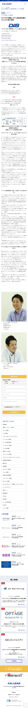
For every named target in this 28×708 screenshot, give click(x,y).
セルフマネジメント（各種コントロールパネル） (13, 484)
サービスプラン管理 (7, 445)
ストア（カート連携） (7, 478)
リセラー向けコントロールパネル (10, 436)
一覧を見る (14, 661)
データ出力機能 (6, 448)
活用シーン (5, 490)
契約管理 (5, 424)
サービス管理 (5, 430)
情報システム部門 (6, 451)
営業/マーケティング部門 (8, 427)
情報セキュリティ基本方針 (14, 694)
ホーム (2, 7)
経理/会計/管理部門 (7, 475)
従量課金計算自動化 (7, 460)
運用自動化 (5, 493)
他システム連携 (6, 481)
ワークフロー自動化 (7, 439)
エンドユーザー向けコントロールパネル (11, 457)
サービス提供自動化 (7, 442)
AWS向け (5, 505)
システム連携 (5, 508)
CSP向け (4, 496)
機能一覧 (5, 463)
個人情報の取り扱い (8, 407)
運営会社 (14, 692)
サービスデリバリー (7, 487)
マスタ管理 (5, 433)
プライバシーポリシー (14, 697)
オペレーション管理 (7, 454)
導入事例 (7, 7)
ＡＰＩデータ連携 (6, 469)
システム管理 (5, 472)
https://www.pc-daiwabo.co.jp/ (8, 40)
